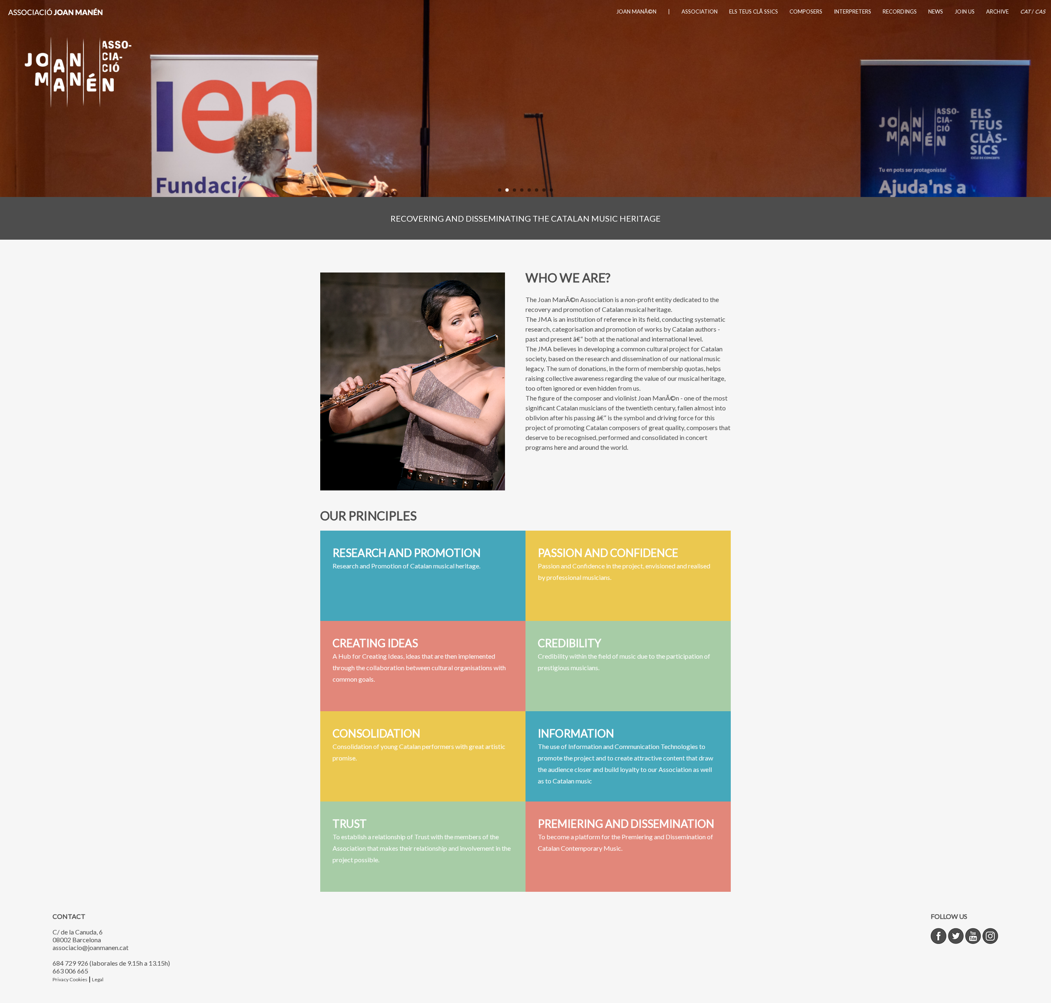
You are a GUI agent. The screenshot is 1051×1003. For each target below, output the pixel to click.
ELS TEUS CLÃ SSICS (753, 11)
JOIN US (965, 11)
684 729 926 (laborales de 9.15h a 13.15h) (111, 963)
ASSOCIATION (700, 11)
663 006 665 (70, 971)
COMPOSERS (805, 11)
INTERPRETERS (852, 11)
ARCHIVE (997, 11)
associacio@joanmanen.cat (91, 947)
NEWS (935, 11)
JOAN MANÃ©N (636, 11)
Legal (97, 979)
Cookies (78, 979)
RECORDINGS (900, 11)
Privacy (61, 979)
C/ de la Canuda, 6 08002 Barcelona (78, 935)
